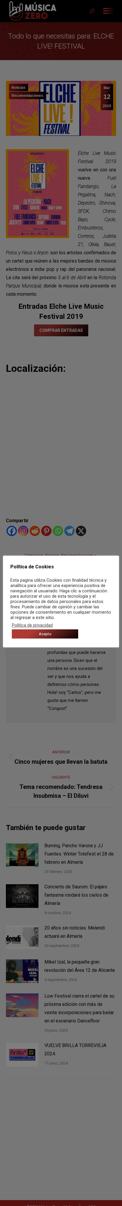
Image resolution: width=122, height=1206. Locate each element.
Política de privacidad (32, 625)
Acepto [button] (45, 634)
